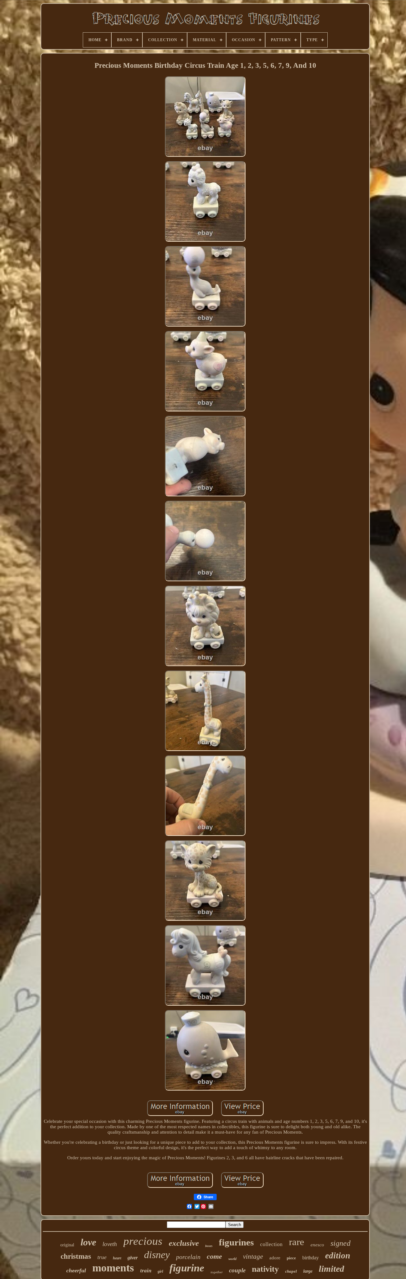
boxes (209, 1246)
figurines (236, 1242)
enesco (317, 1244)
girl (160, 1271)
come (214, 1256)
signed (340, 1243)
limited (331, 1269)
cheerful (76, 1270)
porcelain (188, 1256)
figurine (186, 1268)
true (102, 1257)
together (217, 1272)
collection (271, 1244)
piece (291, 1258)
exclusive (184, 1243)
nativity (265, 1269)
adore (274, 1257)
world (232, 1259)
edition (337, 1255)
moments (113, 1268)
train (145, 1271)
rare (296, 1241)
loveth (109, 1244)
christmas (76, 1256)
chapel (291, 1271)
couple (237, 1270)
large (307, 1271)
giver (133, 1257)
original (67, 1245)
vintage (253, 1256)
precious (142, 1241)
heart (117, 1258)
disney (157, 1254)
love (88, 1242)
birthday (310, 1257)
